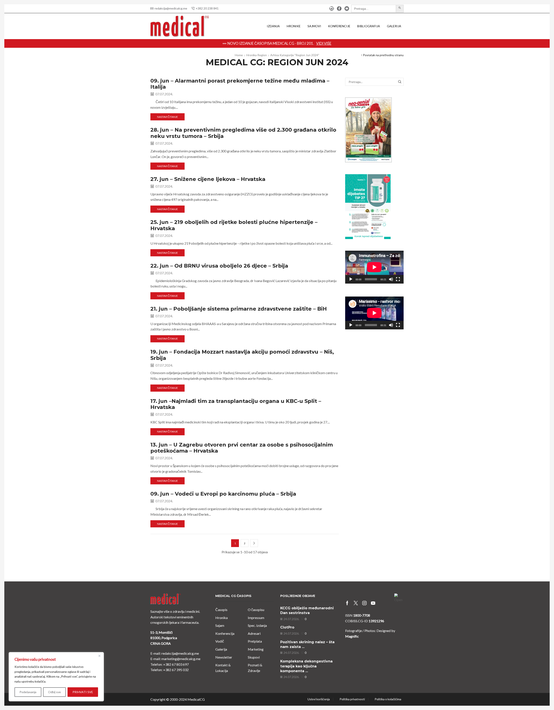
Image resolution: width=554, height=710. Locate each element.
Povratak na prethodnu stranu (383, 55)
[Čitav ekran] (398, 279)
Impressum (256, 618)
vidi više (355, 43)
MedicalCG (196, 699)
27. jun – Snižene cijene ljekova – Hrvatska (207, 179)
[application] (374, 267)
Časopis (221, 610)
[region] (56, 676)
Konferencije (339, 26)
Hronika (221, 618)
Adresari (254, 633)
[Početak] (351, 279)
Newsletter (223, 657)
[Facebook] (339, 8)
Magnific (352, 636)
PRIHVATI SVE (82, 692)
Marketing (256, 649)
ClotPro (287, 627)
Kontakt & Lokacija (223, 668)
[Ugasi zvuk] (391, 279)
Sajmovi (314, 26)
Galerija (394, 26)
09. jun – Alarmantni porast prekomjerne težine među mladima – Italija (239, 84)
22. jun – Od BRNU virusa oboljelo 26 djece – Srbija (219, 266)
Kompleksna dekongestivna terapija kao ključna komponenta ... (306, 666)
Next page (254, 543)
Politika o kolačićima (388, 699)
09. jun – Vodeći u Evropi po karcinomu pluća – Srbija (223, 494)
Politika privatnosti (352, 699)
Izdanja (273, 26)
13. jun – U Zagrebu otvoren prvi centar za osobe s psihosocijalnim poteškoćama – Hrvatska (241, 448)
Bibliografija (368, 26)
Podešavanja (27, 692)
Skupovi (254, 657)
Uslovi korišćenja (319, 699)
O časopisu (256, 610)
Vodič (219, 641)
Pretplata (255, 641)
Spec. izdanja (257, 625)
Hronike (294, 26)
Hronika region (256, 55)
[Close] (99, 655)
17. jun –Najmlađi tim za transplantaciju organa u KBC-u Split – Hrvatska (235, 404)
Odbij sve (54, 692)
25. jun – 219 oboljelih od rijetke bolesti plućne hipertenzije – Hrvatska (233, 225)
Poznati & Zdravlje (255, 668)
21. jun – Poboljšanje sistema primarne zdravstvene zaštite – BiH (238, 309)
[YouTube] (347, 8)
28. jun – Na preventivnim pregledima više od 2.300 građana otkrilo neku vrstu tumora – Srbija (243, 133)
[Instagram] (331, 8)
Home (239, 55)
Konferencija (224, 633)
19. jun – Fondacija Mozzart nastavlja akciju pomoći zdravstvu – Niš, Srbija (242, 355)
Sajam (219, 625)
